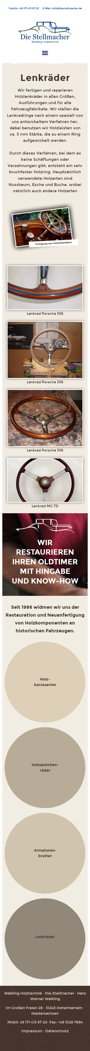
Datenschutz (57, 1031)
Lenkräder (45, 937)
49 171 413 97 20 (30, 8)
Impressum (31, 1031)
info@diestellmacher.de (67, 8)
